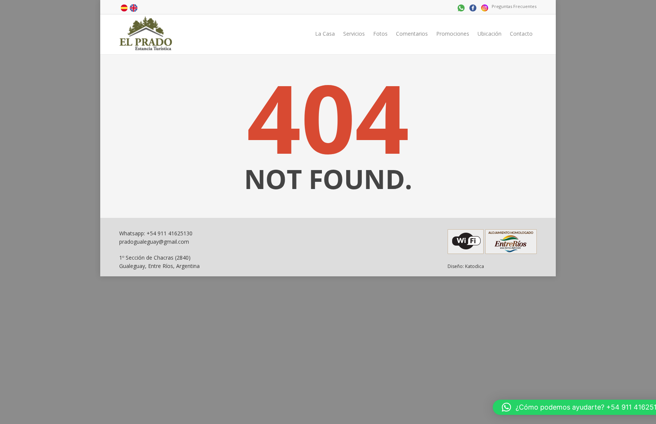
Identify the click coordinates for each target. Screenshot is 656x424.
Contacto (521, 33)
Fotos (380, 33)
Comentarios (412, 33)
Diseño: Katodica (466, 266)
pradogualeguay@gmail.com (154, 241)
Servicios (354, 33)
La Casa (325, 33)
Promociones (452, 33)
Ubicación (489, 33)
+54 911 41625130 (169, 233)
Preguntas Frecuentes (514, 6)
